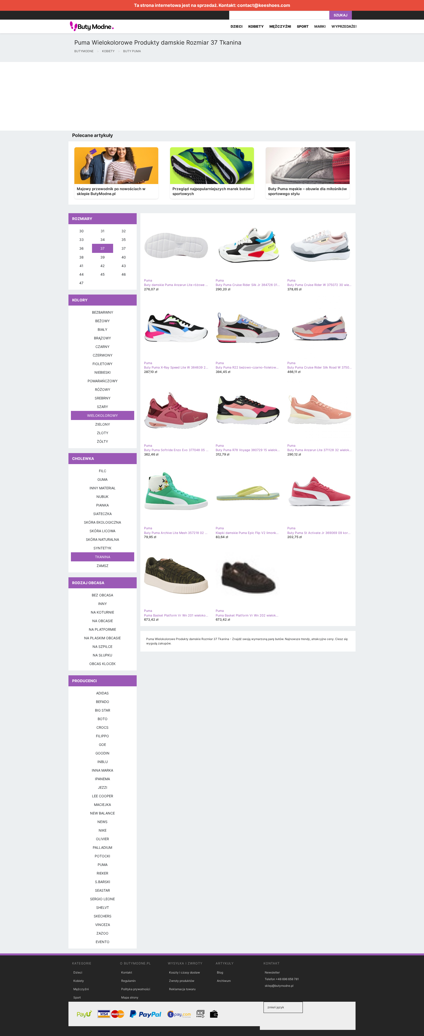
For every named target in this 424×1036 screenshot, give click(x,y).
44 (81, 274)
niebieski (102, 372)
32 (123, 231)
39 (102, 257)
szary (102, 407)
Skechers (102, 916)
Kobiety (78, 981)
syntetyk (102, 548)
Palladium (102, 847)
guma (102, 479)
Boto (102, 719)
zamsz (102, 566)
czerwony (102, 355)
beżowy (102, 321)
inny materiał (103, 488)
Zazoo (102, 933)
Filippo (102, 736)
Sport (77, 997)
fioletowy (102, 364)
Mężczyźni (81, 989)
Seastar (102, 890)
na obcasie (102, 621)
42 (102, 266)
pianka (102, 505)
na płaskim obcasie (102, 638)
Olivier (102, 839)
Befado (102, 702)
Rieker (102, 873)
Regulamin (128, 981)
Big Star (102, 710)
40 (123, 257)
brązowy (102, 338)
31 (103, 231)
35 (123, 239)
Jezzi (102, 787)
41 (81, 266)
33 (81, 239)
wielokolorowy (102, 415)
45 (102, 274)
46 (123, 274)
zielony (102, 424)
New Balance (102, 813)
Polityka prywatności (135, 989)
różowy (102, 389)
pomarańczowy (103, 381)
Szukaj (340, 15)
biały (102, 329)
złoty (102, 433)
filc (102, 471)
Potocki (102, 856)
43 (123, 266)
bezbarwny (102, 312)
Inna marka (102, 770)
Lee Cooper (102, 796)
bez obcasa (102, 595)
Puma (102, 865)
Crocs (102, 727)
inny (102, 604)
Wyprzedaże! (344, 26)
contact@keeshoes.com (263, 5)
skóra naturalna (102, 539)
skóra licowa (102, 531)
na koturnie (102, 612)
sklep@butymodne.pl (279, 985)
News (102, 822)
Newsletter (272, 972)
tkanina (102, 557)
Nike (102, 830)
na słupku (102, 655)
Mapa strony (129, 997)
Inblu (102, 762)
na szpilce (102, 646)
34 (102, 239)
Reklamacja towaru (182, 989)
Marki (320, 26)
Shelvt (102, 907)
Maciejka (102, 804)
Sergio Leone (102, 899)
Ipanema (102, 779)
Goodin (102, 753)
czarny (102, 347)
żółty (102, 441)
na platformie (102, 629)
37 (102, 248)
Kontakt (126, 972)
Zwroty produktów (181, 981)
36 (81, 248)
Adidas (102, 693)
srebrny (102, 398)
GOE (102, 744)
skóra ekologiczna (102, 522)
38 (81, 257)
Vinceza (102, 925)
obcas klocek (102, 664)
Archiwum (224, 981)
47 (81, 283)
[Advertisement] (147, 96)
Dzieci (77, 972)
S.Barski (102, 882)
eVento (102, 942)
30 (81, 231)
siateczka (102, 514)
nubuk (102, 496)
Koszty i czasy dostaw (184, 972)
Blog (220, 972)
